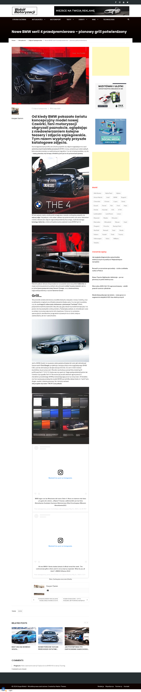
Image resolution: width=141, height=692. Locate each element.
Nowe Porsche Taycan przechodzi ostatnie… (48, 648)
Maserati (96, 218)
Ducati (96, 205)
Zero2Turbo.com (56, 574)
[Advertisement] (110, 61)
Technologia (108, 19)
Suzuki (104, 234)
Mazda (106, 218)
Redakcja (101, 686)
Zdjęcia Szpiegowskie (40, 108)
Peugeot (96, 226)
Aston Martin (98, 197)
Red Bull (96, 230)
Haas (125, 205)
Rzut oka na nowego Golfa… (21, 648)
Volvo (107, 238)
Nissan (117, 222)
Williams (116, 238)
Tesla (112, 234)
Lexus (119, 214)
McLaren (114, 218)
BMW (20, 611)
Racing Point (117, 226)
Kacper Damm (17, 118)
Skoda (121, 230)
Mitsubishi (107, 222)
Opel (125, 222)
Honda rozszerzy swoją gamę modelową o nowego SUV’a (48, 599)
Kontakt (126, 686)
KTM (119, 210)
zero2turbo (54, 147)
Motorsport (55, 19)
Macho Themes (61, 686)
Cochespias (56, 579)
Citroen (106, 201)
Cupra (115, 201)
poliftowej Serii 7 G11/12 (40, 372)
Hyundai (104, 210)
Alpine (118, 193)
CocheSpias (55, 509)
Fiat (111, 205)
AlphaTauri (108, 193)
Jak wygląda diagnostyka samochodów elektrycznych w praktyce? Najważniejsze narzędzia (107, 259)
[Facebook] (116, 2)
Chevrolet (97, 201)
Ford (118, 205)
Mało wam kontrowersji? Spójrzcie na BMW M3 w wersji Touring (43, 666)
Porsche (106, 226)
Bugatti (123, 197)
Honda (96, 210)
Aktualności (37, 19)
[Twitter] (127, 2)
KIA (112, 210)
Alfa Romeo (97, 193)
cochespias (72, 215)
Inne (94, 19)
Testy (69, 19)
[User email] (48, 591)
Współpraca (109, 686)
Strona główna (19, 19)
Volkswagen (98, 238)
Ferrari (104, 205)
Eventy (81, 19)
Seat (113, 230)
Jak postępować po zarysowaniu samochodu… (77, 648)
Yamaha (96, 243)
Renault (105, 230)
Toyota (120, 234)
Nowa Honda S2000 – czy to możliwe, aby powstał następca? (74, 599)
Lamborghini (98, 214)
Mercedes (97, 222)
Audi (107, 197)
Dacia (123, 201)
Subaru (96, 234)
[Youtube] (123, 2)
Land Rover (109, 214)
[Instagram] (119, 2)
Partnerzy (118, 686)
